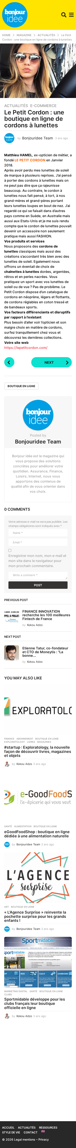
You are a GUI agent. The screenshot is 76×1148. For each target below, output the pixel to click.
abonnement (24, 738)
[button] (63, 15)
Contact (31, 1132)
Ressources (48, 1127)
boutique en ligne (21, 386)
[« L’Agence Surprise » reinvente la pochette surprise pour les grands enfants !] (38, 877)
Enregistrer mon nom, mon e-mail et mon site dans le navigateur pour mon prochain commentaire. (37, 561)
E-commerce (43, 106)
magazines (44, 742)
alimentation (22, 826)
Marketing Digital (15, 991)
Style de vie (11, 1132)
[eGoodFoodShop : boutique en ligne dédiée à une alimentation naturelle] (38, 797)
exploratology (14, 742)
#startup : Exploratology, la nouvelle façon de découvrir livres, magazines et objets (37, 751)
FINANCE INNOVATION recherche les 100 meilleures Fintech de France (46, 615)
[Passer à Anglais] (43, 1131)
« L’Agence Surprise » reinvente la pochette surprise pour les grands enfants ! (35, 916)
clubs (8, 994)
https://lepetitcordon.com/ (26, 347)
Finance (9, 738)
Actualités (16, 106)
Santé (8, 826)
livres (31, 742)
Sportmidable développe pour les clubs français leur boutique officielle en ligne (34, 1003)
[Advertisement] (38, 1073)
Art (6, 907)
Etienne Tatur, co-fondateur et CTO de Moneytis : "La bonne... (45, 652)
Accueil (8, 1127)
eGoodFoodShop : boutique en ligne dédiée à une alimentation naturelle (37, 834)
